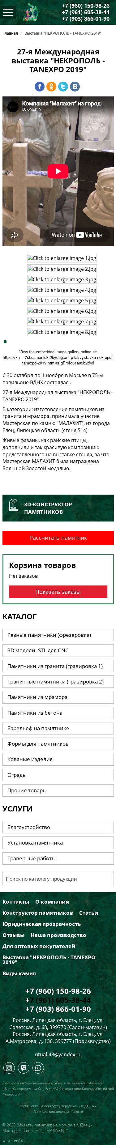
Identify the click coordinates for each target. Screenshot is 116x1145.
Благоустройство (28, 827)
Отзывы (13, 935)
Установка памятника (35, 842)
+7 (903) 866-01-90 (86, 18)
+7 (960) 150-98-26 (86, 5)
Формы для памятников (38, 743)
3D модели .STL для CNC (38, 650)
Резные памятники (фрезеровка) (49, 634)
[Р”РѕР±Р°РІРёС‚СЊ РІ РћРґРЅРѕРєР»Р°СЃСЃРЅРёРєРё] (51, 87)
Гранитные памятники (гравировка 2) (55, 681)
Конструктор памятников (37, 912)
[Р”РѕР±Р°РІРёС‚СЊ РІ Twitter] (63, 87)
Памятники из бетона (34, 712)
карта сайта (13, 1141)
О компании (52, 901)
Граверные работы (31, 858)
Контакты (15, 901)
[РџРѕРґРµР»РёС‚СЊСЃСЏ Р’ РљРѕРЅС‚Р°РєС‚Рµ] (75, 87)
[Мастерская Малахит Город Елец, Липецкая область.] (9, 1069)
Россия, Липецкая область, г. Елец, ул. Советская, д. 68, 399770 (56, 1024)
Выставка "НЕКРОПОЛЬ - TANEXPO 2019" (49, 960)
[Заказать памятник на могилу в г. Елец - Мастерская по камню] (31, 12)
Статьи (88, 912)
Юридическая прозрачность (41, 924)
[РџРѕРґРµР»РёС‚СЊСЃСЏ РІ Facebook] (40, 87)
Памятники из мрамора (37, 696)
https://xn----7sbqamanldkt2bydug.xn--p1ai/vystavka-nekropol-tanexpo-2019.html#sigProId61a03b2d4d (58, 360)
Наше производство (58, 935)
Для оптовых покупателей (38, 946)
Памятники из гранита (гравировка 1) (55, 666)
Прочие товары (27, 790)
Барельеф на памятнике (38, 728)
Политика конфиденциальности (58, 1112)
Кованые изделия (30, 759)
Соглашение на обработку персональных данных (58, 1106)
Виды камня (19, 973)
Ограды (17, 774)
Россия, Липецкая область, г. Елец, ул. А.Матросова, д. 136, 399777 (55, 1038)
